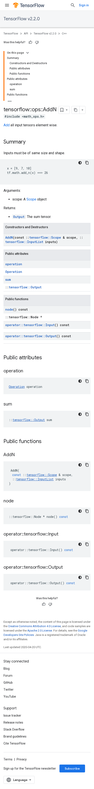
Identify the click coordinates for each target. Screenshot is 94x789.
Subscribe (72, 768)
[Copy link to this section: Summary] (30, 142)
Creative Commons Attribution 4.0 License (34, 626)
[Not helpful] (37, 42)
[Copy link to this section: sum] (16, 404)
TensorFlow (10, 33)
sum (8, 279)
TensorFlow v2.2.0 (21, 19)
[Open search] (72, 5)
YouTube (9, 696)
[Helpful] (30, 42)
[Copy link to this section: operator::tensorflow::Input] (62, 534)
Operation (13, 272)
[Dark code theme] (80, 162)
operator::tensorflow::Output (30, 336)
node (9, 309)
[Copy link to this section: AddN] (19, 455)
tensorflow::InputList (24, 242)
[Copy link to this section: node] (18, 501)
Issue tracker (12, 715)
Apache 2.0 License (39, 630)
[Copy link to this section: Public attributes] (46, 358)
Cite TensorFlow (14, 743)
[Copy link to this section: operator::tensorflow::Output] (67, 567)
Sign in (84, 5)
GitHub (8, 682)
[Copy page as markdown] (76, 110)
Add (6, 125)
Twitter (8, 689)
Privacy (22, 759)
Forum (7, 675)
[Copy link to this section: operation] (27, 371)
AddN (9, 237)
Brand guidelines (14, 736)
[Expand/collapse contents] (27, 52)
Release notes (13, 722)
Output (18, 217)
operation (13, 264)
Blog (6, 668)
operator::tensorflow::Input (30, 325)
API (26, 33)
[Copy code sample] (87, 162)
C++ (64, 33)
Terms (7, 759)
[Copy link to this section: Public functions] (46, 441)
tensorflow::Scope (45, 237)
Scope (31, 199)
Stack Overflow (13, 729)
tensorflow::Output (25, 287)
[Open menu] (7, 5)
